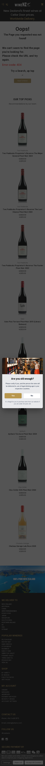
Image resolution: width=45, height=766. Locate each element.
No (32, 396)
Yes (13, 396)
